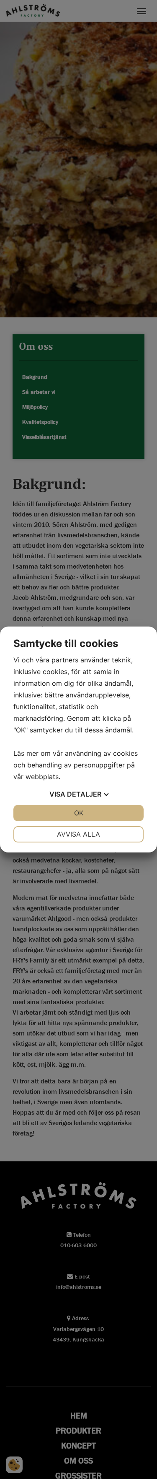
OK (78, 813)
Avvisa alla (78, 834)
